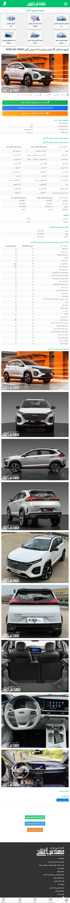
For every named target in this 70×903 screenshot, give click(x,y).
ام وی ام (55, 95)
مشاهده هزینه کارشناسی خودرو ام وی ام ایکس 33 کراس (34, 108)
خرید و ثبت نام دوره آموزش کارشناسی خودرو (34, 102)
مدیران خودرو (29, 133)
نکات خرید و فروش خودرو (35, 830)
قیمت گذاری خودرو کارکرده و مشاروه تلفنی (33, 113)
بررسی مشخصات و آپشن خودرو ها (35, 824)
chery (31, 127)
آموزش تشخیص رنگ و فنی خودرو (35, 817)
